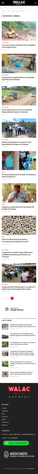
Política (4, 419)
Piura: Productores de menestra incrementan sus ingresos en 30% (15, 240)
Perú (3, 413)
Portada (4, 408)
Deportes (4, 425)
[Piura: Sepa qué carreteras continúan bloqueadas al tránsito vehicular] (19, 95)
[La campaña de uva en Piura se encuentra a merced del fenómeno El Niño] (5, 344)
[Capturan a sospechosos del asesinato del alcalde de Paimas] (19, 193)
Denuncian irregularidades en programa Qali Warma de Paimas (18, 78)
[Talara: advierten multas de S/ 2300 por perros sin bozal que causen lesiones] (5, 374)
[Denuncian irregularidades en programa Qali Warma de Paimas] (19, 63)
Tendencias (5, 422)
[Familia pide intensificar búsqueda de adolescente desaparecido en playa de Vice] (5, 327)
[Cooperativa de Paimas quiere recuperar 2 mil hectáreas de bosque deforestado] (19, 273)
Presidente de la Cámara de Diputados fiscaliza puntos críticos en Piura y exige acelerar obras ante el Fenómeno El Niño (22, 353)
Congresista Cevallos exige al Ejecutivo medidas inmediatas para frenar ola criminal (17, 254)
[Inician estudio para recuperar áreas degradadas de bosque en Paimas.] (19, 128)
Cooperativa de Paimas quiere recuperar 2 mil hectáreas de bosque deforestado (19, 288)
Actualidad (5, 411)
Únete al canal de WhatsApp (18, 443)
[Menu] (3, 3)
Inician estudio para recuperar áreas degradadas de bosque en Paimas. (16, 143)
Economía (4, 416)
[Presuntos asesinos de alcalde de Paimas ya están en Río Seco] (19, 160)
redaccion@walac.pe (15, 434)
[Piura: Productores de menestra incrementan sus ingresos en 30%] (19, 225)
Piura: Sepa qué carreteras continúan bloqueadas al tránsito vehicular (17, 111)
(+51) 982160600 (13, 438)
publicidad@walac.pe (28, 434)
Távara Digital (30, 468)
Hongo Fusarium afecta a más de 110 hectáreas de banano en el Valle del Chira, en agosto (23, 363)
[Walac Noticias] (19, 3)
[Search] (35, 3)
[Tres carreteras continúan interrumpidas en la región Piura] (19, 31)
